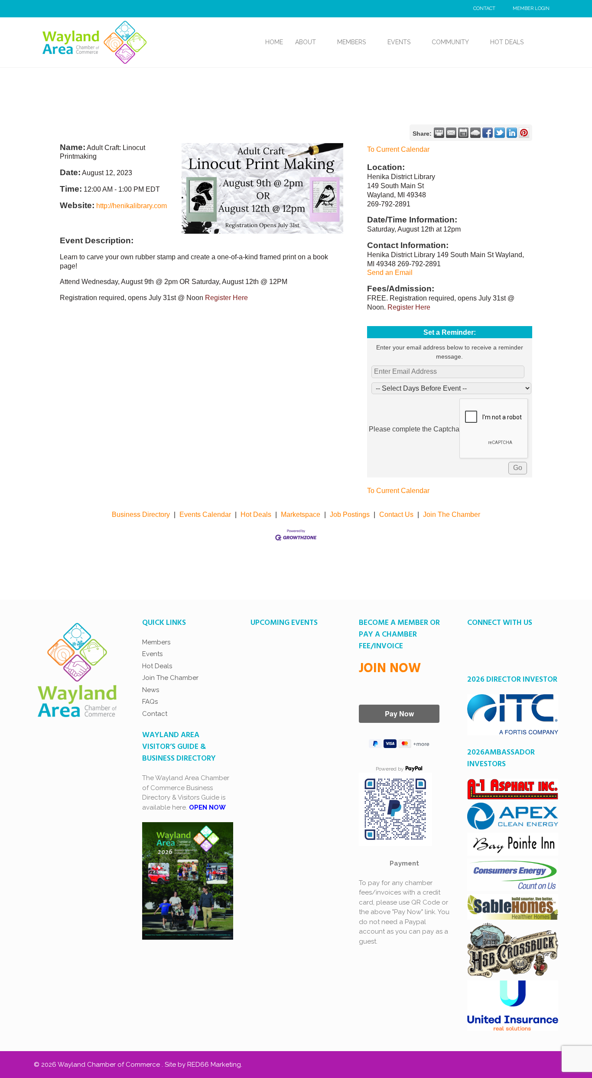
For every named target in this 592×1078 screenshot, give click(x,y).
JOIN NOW (390, 668)
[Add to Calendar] (463, 132)
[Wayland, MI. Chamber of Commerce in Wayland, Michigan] (94, 41)
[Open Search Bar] (540, 42)
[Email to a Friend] (451, 132)
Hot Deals (507, 42)
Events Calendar (205, 514)
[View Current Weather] (475, 132)
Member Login (531, 8)
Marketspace (300, 514)
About (305, 42)
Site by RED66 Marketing (203, 1064)
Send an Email (390, 272)
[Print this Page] (439, 132)
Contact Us (396, 514)
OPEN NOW (207, 807)
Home (274, 42)
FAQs (150, 702)
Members (351, 42)
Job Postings (350, 514)
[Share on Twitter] (499, 132)
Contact (484, 8)
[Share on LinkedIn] (512, 132)
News (150, 690)
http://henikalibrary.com (131, 205)
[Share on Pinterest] (524, 132)
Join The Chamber (451, 514)
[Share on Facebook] (487, 132)
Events (398, 42)
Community (450, 42)
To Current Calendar (398, 149)
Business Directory (141, 514)
